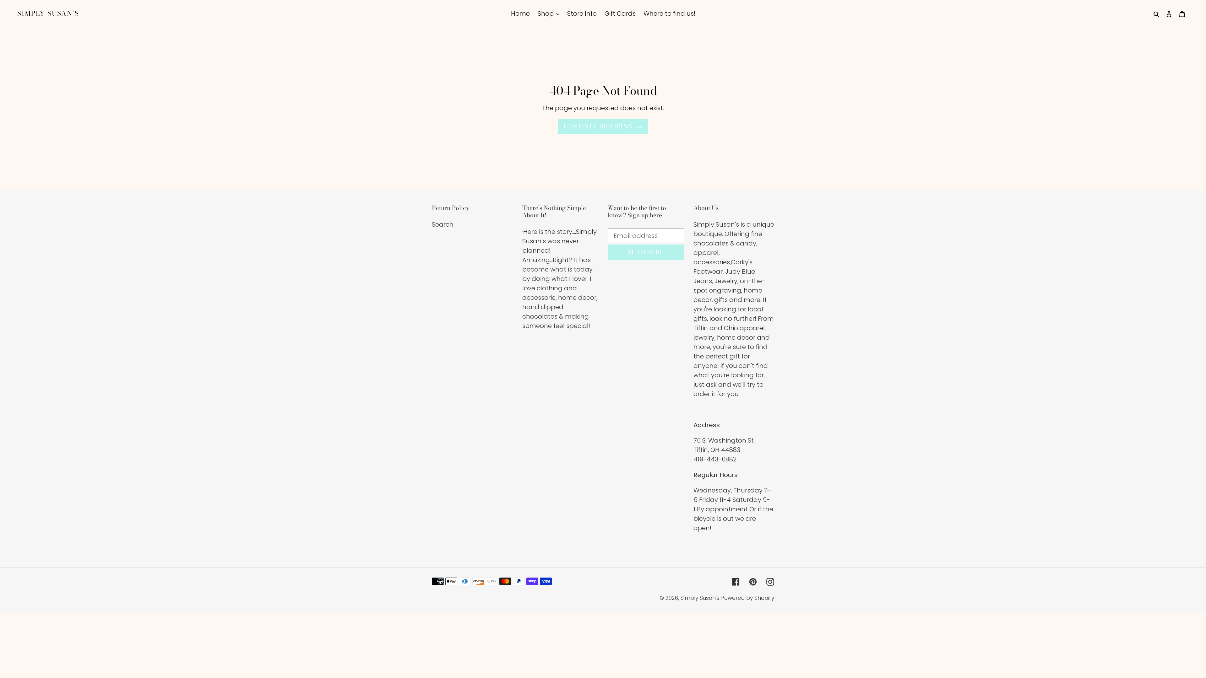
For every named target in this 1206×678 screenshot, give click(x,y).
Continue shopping (598, 126)
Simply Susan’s (48, 13)
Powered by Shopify (747, 598)
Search (443, 224)
